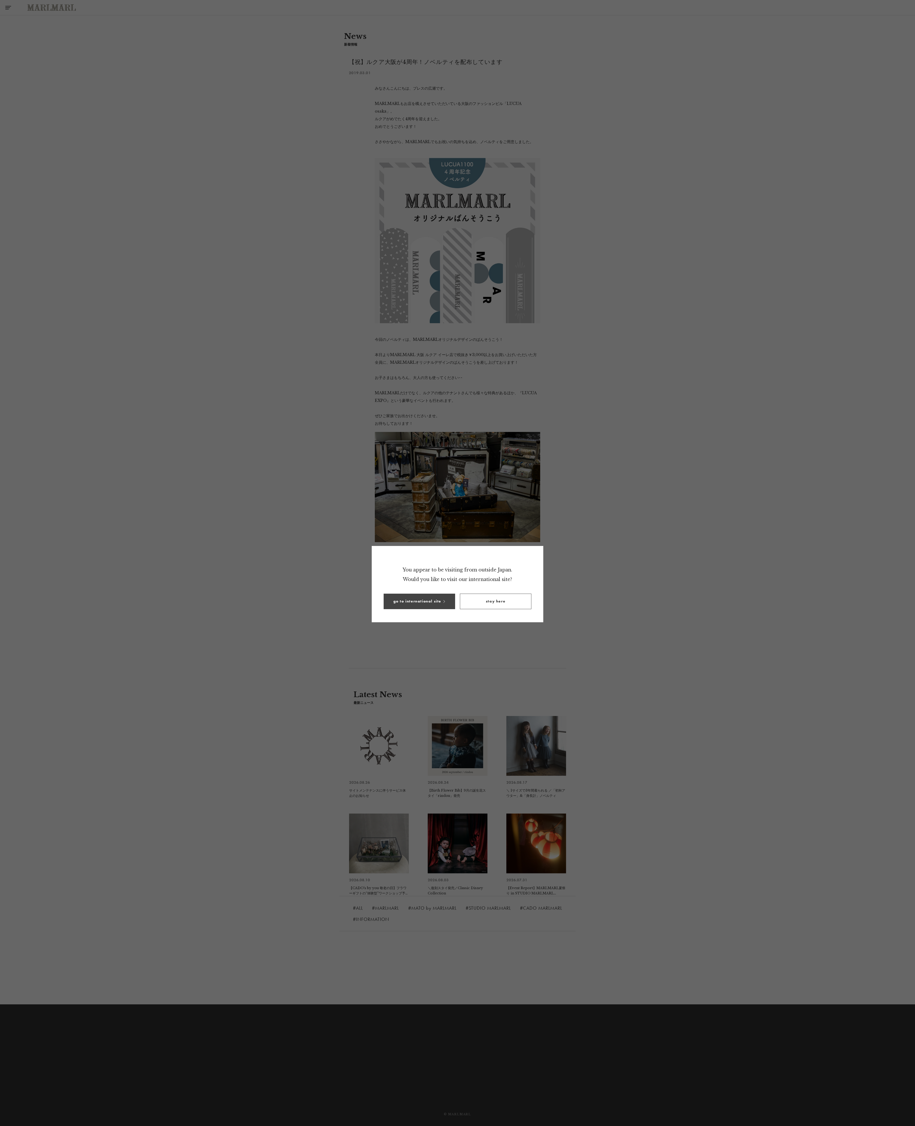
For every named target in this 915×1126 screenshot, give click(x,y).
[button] (419, 601)
